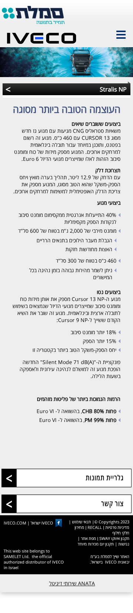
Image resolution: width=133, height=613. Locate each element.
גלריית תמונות (105, 477)
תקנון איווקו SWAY (114, 538)
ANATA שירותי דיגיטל (72, 583)
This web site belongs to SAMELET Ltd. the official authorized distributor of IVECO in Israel (34, 559)
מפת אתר (88, 538)
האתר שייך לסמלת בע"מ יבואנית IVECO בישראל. (109, 559)
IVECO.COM (15, 523)
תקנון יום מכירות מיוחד (96, 544)
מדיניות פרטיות (117, 527)
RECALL (95, 527)
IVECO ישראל (42, 523)
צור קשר (112, 503)
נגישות (123, 544)
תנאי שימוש (81, 521)
